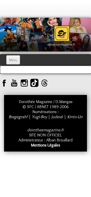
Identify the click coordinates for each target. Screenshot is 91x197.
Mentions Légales (45, 144)
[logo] (9, 10)
